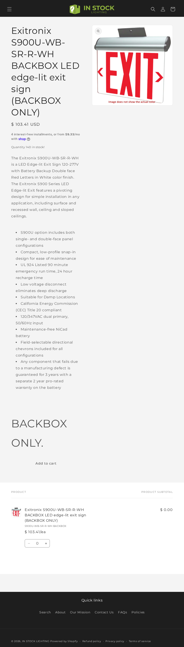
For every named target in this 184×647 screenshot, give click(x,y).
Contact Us (104, 612)
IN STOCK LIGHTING (36, 641)
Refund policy (91, 641)
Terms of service (140, 641)
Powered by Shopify (64, 641)
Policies (138, 612)
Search (45, 612)
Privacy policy (114, 641)
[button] (9, 9)
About (60, 612)
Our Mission (80, 612)
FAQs (122, 612)
